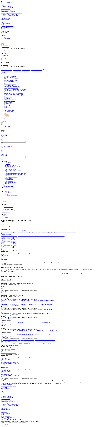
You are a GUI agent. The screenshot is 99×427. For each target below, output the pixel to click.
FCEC (13, 236)
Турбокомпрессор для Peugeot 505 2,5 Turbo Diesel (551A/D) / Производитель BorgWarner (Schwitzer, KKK (27, 304)
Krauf (2, 236)
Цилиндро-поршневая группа (43, 230)
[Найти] (2, 123)
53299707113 (4, 263)
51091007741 (55, 262)
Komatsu (43, 236)
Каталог (8, 164)
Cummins (22, 236)
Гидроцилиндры (46, 232)
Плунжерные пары (67, 232)
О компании (4, 387)
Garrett (35, 236)
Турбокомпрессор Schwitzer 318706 (9, 362)
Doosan (10, 236)
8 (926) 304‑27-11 (5, 31)
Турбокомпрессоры (5, 399)
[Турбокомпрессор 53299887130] (9, 238)
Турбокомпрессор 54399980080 (8, 353)
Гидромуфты (53, 232)
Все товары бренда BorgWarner (8, 386)
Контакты (3, 392)
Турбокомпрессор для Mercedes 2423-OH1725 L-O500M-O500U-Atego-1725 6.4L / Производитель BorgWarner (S (28, 334)
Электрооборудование (30, 230)
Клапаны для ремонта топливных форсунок (61, 230)
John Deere (5, 236)
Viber (4, 50)
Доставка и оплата (5, 388)
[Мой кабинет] (1, 138)
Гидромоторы (27, 232)
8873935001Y (69, 262)
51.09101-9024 (11, 262)
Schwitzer (56, 236)
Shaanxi (60, 236)
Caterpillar (17, 236)
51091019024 (41, 262)
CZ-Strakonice (27, 236)
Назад (9, 162)
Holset (38, 236)
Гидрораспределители (36, 232)
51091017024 (34, 262)
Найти (2, 425)
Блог (2, 391)
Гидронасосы (59, 232)
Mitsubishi (48, 236)
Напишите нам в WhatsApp (8, 417)
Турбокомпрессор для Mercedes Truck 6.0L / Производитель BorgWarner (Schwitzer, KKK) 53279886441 (26, 313)
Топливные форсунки (6, 230)
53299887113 (84, 262)
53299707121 (77, 262)
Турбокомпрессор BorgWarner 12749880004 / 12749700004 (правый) (17, 283)
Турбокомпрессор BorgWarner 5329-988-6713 (12, 295)
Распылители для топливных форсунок (10, 404)
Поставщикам (4, 389)
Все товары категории (6, 384)
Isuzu (63, 236)
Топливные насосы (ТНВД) (18, 230)
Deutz (32, 236)
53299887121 (90, 262)
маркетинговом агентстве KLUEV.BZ (21, 421)
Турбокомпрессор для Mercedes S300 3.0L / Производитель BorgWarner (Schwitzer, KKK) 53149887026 (26, 322)
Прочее (74, 232)
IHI (40, 236)
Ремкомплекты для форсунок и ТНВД (14, 232)
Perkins (52, 236)
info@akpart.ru (5, 47)
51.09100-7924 (19, 262)
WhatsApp (5, 53)
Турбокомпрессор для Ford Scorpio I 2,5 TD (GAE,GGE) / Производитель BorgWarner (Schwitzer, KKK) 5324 (27, 344)
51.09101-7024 (4, 262)
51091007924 (48, 262)
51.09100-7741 (26, 262)
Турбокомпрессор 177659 (7, 374)
